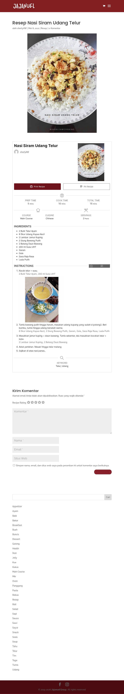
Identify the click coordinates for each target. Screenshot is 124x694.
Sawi (14, 623)
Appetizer (17, 506)
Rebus (15, 595)
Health (15, 548)
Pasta (15, 590)
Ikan (14, 553)
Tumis (15, 665)
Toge (14, 660)
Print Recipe (39, 186)
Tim (14, 655)
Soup (15, 641)
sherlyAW (22, 28)
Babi (14, 516)
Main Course (18, 571)
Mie (14, 576)
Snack (15, 632)
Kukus (15, 567)
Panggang (17, 586)
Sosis (15, 637)
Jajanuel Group (59, 689)
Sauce (15, 618)
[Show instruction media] (94, 266)
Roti (14, 604)
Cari (108, 497)
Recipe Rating (19, 403)
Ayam (15, 511)
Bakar (15, 520)
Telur (14, 651)
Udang (15, 669)
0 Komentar (54, 28)
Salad (15, 609)
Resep (44, 28)
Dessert (16, 539)
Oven (15, 581)
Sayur (15, 627)
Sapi (14, 614)
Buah (14, 530)
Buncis (15, 534)
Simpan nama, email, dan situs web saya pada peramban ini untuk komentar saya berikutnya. (62, 465)
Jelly (14, 558)
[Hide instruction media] (104, 266)
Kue (14, 562)
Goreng (16, 544)
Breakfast (17, 525)
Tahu (14, 646)
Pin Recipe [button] (88, 186)
